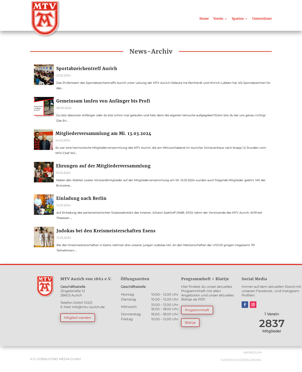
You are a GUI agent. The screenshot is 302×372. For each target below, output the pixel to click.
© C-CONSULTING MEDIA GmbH (55, 359)
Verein (218, 19)
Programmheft (197, 310)
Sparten (238, 19)
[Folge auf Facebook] (245, 304)
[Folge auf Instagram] (253, 304)
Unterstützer (262, 19)
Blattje (190, 323)
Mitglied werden (77, 318)
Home (204, 19)
